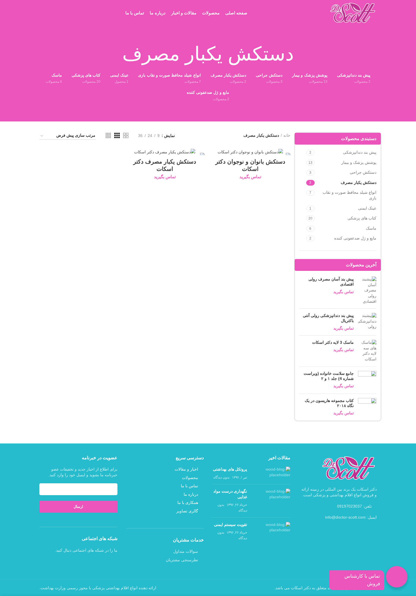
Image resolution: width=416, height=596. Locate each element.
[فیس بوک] (89, 563)
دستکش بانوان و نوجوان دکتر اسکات (250, 165)
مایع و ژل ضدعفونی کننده (355, 238)
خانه (286, 135)
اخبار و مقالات (186, 469)
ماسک (371, 228)
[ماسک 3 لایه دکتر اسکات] (367, 351)
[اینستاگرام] (74, 563)
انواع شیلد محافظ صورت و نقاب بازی (349, 195)
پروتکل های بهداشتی (230, 469)
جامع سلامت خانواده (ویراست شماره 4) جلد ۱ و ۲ (329, 376)
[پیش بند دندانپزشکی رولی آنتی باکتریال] (367, 322)
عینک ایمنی (367, 208)
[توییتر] (82, 563)
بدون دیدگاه (221, 477)
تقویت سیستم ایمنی (230, 524)
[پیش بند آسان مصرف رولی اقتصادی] (367, 290)
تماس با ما (189, 486)
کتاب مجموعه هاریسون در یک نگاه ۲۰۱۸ (329, 403)
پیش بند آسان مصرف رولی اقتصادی (331, 281)
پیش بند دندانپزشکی (359, 152)
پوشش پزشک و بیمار (358, 162)
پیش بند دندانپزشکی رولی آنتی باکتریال (328, 318)
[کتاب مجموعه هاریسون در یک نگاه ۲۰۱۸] (367, 407)
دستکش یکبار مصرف (358, 182)
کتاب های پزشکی (362, 218)
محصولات (190, 477)
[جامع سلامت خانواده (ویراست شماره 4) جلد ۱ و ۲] (367, 380)
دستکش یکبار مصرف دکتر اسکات (164, 165)
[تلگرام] (67, 563)
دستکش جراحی (363, 172)
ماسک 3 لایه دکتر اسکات (333, 342)
